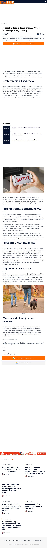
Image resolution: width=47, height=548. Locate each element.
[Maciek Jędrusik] (3, 474)
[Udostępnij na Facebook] (5, 354)
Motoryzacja (7, 540)
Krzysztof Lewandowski (42, 34)
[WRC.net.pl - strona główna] (2, 23)
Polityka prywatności (37, 540)
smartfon (4, 350)
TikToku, (29, 199)
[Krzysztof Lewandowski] (38, 34)
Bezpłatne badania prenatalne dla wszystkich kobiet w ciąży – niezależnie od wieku (35, 470)
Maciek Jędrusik (7, 474)
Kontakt (30, 540)
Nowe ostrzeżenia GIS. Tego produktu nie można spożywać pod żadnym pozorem (12, 507)
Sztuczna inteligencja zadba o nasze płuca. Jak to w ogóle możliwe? (11, 469)
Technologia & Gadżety (17, 540)
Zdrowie (5, 34)
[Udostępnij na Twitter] (14, 354)
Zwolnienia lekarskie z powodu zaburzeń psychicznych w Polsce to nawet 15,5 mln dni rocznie (11, 489)
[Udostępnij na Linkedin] (11, 354)
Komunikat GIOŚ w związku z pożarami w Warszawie (33, 506)
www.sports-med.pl (12, 339)
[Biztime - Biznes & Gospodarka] (7, 5)
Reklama (24, 540)
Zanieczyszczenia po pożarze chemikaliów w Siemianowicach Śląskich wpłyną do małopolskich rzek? (11, 526)
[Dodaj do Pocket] (8, 354)
